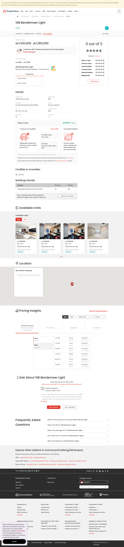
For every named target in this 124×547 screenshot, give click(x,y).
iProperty (104, 494)
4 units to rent (21, 83)
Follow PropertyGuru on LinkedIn (103, 471)
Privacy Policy (21, 531)
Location (38, 34)
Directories (45, 504)
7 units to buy (21, 78)
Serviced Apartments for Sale (73, 512)
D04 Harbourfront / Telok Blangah (98, 524)
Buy (22, 11)
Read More (44, 401)
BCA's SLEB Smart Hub (62, 161)
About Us (18, 482)
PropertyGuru (22, 504)
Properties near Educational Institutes (72, 522)
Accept (14, 541)
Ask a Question (53, 407)
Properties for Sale (71, 504)
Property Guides (21, 510)
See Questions (70, 407)
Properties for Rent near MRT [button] (49, 528)
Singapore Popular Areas (98, 521)
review (97, 56)
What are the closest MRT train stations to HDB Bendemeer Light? (62, 384)
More (76, 11)
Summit (70, 495)
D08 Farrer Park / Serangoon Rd (97, 531)
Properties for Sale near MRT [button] (49, 526)
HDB (43, 11)
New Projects (51, 11)
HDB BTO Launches (22, 512)
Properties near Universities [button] (72, 526)
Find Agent (62, 11)
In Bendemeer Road (26, 457)
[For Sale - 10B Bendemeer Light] (26, 231)
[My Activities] (119, 11)
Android (32, 471)
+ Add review (94, 81)
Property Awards (47, 495)
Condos (37, 11)
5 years (97, 317)
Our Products (20, 485)
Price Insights (47, 34)
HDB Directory (44, 510)
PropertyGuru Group (23, 478)
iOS (38, 471)
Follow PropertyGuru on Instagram (97, 471)
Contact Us (51, 478)
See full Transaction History (98, 311)
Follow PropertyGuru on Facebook (94, 471)
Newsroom (50, 482)
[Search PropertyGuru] (105, 487)
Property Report (89, 495)
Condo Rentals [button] (93, 510)
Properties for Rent (95, 504)
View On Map (54, 129)
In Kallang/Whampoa (39, 457)
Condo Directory (45, 507)
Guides (70, 11)
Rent (31, 11)
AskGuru (19, 507)
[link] (46, 51)
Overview (19, 34)
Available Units (28, 34)
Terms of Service (36, 542)
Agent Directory (45, 512)
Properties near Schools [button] (71, 528)
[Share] (106, 28)
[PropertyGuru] (11, 11)
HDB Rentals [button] (92, 507)
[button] (72, 284)
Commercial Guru (24, 494)
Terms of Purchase (60, 542)
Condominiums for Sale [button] (71, 510)
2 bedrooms (82, 317)
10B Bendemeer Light (23, 246)
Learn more (70, 158)
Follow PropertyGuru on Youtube (100, 471)
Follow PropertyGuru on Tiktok (107, 471)
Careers (18, 488)
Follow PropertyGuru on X (105, 471)
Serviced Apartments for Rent (97, 512)
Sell (26, 11)
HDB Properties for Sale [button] (71, 507)
